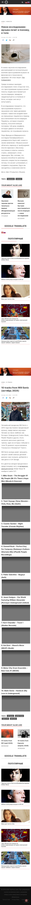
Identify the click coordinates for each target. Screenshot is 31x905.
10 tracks (9, 382)
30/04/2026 (21, 748)
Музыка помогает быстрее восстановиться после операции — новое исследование (24, 208)
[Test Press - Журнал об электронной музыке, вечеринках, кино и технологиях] (11, 2)
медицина (11, 179)
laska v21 (5, 718)
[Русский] (5, 232)
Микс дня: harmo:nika (7, 299)
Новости (9, 21)
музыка (19, 179)
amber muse (19, 716)
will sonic (13, 718)
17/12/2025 (4, 216)
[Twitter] (6, 40)
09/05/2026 (4, 746)
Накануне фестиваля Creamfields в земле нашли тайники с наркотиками (13, 341)
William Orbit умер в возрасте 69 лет (12, 279)
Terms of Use (6, 899)
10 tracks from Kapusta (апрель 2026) (23, 743)
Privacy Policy (15, 899)
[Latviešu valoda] (2, 232)
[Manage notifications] (26, 900)
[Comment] (10, 40)
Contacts (26, 902)
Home (3, 21)
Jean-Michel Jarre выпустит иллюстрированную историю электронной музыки (14, 320)
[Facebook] (3, 40)
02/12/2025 (21, 218)
